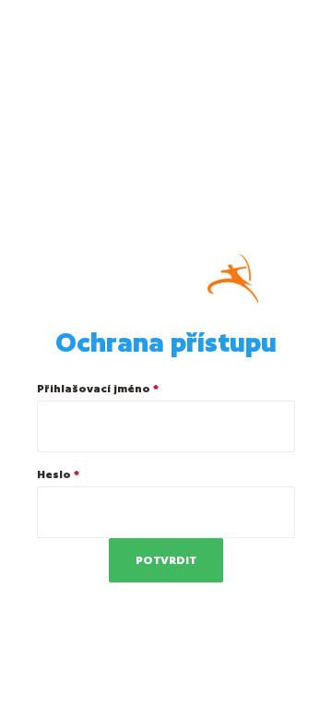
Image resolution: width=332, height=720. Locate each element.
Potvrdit (166, 560)
